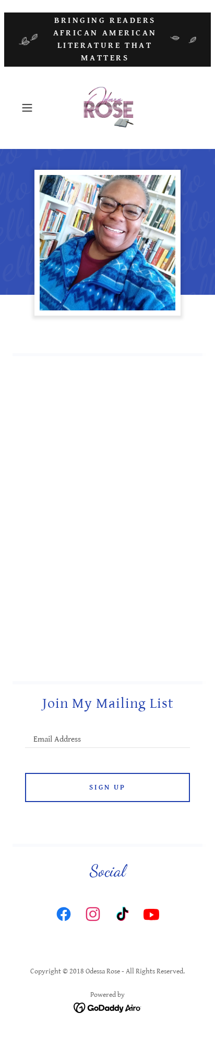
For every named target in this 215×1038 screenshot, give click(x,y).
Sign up (107, 787)
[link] (107, 107)
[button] (30, 107)
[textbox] (107, 734)
